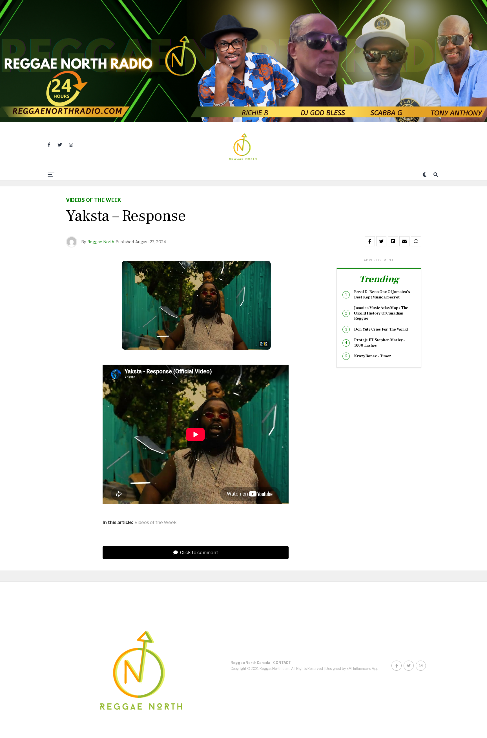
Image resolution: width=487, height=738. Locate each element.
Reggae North (100, 241)
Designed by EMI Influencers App (352, 668)
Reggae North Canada (250, 663)
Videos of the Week (155, 522)
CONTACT (282, 663)
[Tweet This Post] (381, 241)
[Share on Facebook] (370, 241)
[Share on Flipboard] (393, 241)
